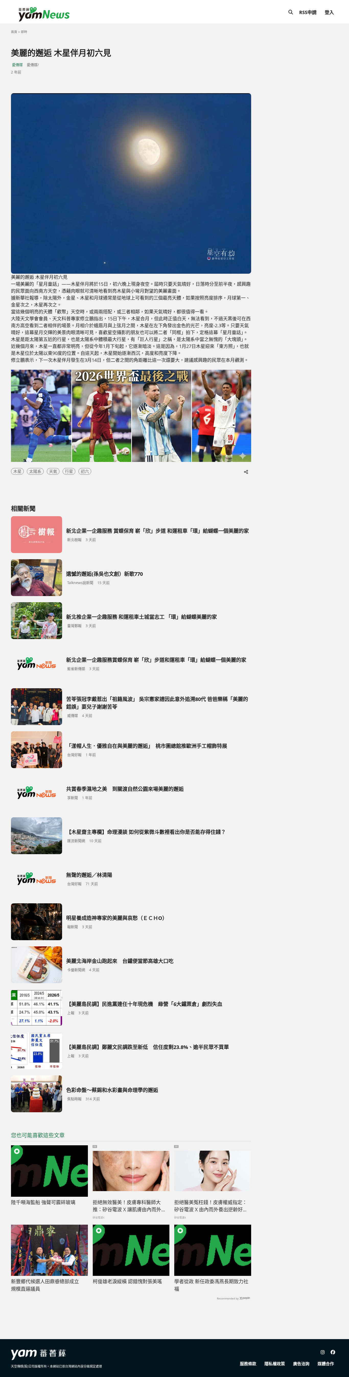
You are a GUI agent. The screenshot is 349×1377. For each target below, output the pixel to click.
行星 (69, 471)
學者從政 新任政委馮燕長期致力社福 (211, 1285)
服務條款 (248, 1364)
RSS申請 (308, 12)
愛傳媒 (17, 64)
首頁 (14, 32)
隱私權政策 (274, 1364)
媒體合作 (326, 1364)
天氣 (53, 471)
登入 (329, 12)
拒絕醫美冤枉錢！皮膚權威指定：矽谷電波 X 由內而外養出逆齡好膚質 (211, 1206)
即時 (24, 32)
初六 (85, 471)
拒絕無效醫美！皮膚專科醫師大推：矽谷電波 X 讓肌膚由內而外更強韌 (129, 1206)
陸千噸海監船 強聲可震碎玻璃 (43, 1202)
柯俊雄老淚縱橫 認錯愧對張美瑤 (127, 1281)
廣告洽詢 (301, 1364)
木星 (17, 471)
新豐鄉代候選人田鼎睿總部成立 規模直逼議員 (47, 1285)
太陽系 (35, 471)
